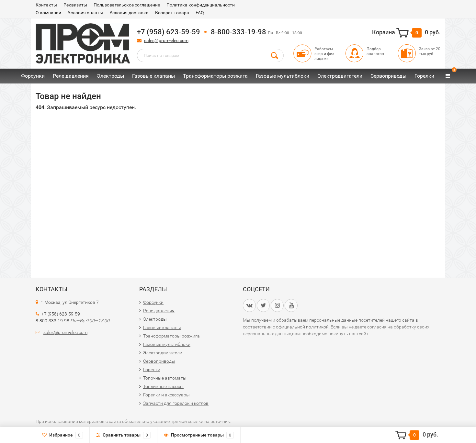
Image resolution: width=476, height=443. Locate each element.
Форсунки (33, 76)
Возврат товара (172, 12)
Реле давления (71, 76)
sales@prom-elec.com (166, 40)
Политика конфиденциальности (200, 4)
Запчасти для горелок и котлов (176, 403)
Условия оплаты (85, 12)
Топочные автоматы (165, 378)
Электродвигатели (339, 76)
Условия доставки (129, 12)
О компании (48, 12)
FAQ (200, 12)
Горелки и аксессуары (166, 394)
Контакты (46, 4)
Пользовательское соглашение (127, 4)
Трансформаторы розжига (215, 76)
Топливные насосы (163, 386)
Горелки (424, 76)
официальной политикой (302, 326)
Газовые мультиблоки (282, 76)
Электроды (110, 76)
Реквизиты (75, 4)
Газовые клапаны (153, 76)
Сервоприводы (388, 76)
